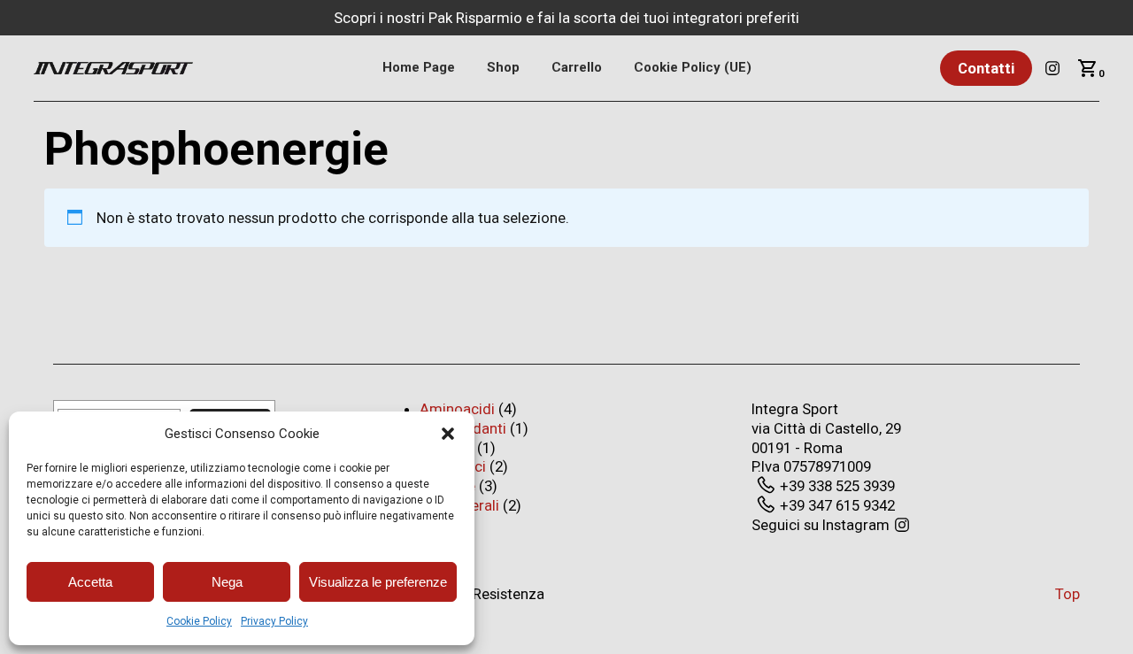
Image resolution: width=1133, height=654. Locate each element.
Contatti (986, 68)
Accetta (90, 581)
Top (1067, 594)
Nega (227, 581)
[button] (448, 433)
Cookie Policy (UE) (692, 67)
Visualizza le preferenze (378, 581)
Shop (503, 67)
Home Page (418, 67)
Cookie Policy (199, 621)
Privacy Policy (274, 621)
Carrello (576, 67)
